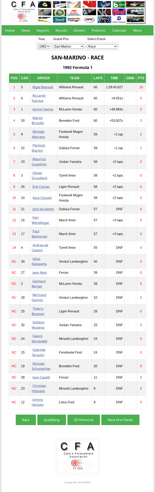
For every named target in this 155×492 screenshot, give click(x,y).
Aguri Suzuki (42, 198)
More (137, 30)
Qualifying (52, 420)
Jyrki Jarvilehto (43, 209)
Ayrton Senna (42, 109)
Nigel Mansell (42, 87)
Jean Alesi (39, 272)
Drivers (79, 30)
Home (10, 30)
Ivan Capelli (41, 377)
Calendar (119, 30)
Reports (43, 30)
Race (25, 420)
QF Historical (83, 420)
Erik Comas (41, 186)
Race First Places (120, 420)
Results (61, 30)
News (25, 30)
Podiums (99, 30)
